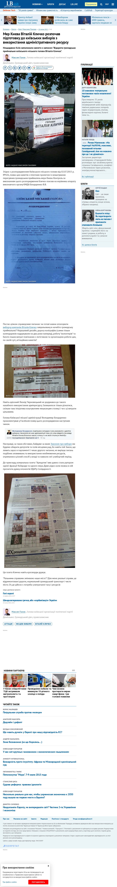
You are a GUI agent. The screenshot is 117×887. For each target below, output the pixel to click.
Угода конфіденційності (82, 819)
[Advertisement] (39, 305)
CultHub (88, 10)
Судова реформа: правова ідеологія (22, 784)
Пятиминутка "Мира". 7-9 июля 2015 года (25, 774)
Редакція (44, 819)
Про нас (6, 819)
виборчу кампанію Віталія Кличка (20, 327)
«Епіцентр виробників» (71, 10)
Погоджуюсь (38, 882)
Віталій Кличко (43, 624)
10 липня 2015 (43, 29)
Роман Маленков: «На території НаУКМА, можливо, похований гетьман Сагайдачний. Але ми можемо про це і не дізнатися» (97, 148)
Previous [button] (1, 20)
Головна (6, 29)
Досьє (62, 4)
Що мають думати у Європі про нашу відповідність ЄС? (32, 732)
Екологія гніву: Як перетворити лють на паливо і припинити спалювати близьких (97, 219)
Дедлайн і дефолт (12, 722)
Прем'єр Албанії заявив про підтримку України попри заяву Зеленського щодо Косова (28, 23)
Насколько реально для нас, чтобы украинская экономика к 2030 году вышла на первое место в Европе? (38, 796)
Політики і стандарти (60, 819)
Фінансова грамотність (47, 10)
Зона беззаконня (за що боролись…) (22, 742)
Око (97, 190)
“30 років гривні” (25, 10)
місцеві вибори (24, 624)
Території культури (104, 10)
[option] (21, 20)
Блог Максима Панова (27, 29)
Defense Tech (9, 10)
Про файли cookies (10, 882)
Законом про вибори (61, 443)
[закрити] (48, 866)
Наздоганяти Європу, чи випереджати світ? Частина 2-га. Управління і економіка (39, 809)
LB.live (74, 4)
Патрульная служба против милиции (22, 712)
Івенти (33, 819)
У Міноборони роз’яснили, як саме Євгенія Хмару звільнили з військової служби (64, 23)
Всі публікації (88, 176)
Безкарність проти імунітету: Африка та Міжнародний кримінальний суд (39, 763)
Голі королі (8, 593)
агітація (8, 624)
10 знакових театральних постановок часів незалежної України (96, 93)
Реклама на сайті (20, 819)
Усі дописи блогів (89, 244)
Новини (36, 4)
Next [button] (115, 20)
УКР (107, 4)
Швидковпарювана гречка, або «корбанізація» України (30, 600)
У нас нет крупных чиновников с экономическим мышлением (36, 751)
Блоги (50, 4)
